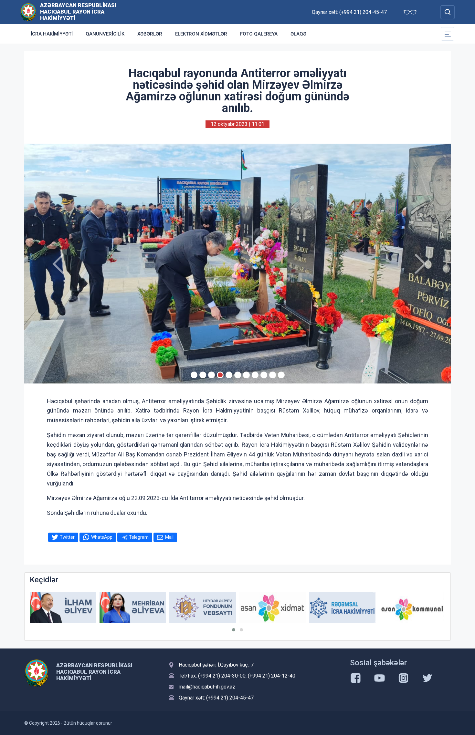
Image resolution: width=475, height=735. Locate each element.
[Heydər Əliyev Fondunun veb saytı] (162, 607)
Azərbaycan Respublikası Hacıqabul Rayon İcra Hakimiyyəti (78, 11)
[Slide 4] (220, 375)
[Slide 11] (281, 375)
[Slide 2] (202, 375)
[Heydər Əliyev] (441, 607)
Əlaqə (298, 34)
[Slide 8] (255, 375)
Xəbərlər (149, 34)
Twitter (67, 537)
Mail (169, 537)
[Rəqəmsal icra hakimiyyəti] (302, 607)
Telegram (139, 537)
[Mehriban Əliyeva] (92, 607)
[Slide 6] (237, 375)
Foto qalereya (259, 34)
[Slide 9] (263, 375)
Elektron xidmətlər (201, 34)
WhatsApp (101, 537)
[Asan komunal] (372, 607)
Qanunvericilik (105, 34)
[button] (234, 630)
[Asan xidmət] (232, 607)
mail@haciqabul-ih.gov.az (207, 687)
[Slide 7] (246, 375)
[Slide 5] (229, 375)
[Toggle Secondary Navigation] (447, 34)
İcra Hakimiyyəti (52, 34)
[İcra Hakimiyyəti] (28, 12)
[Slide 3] (211, 375)
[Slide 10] (272, 375)
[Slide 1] (194, 375)
